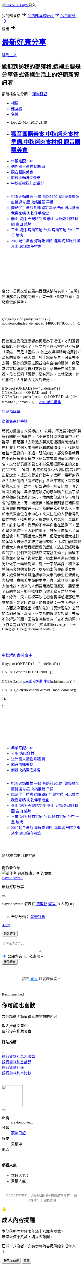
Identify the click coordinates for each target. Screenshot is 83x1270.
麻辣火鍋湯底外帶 (26, 178)
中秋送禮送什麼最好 (27, 183)
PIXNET (21, 1195)
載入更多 (10, 934)
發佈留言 (10, 962)
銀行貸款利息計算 (16, 1062)
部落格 (16, 109)
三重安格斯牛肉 (38, 681)
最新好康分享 (24, 42)
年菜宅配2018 (22, 161)
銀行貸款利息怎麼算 (18, 1056)
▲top (6, 925)
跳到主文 (9, 55)
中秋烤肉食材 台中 (17, 655)
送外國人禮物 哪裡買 (28, 167)
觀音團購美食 (22, 172)
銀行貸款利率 (13, 1068)
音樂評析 (37, 917)
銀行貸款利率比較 (16, 1073)
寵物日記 (39, 94)
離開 (27, 1261)
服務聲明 (50, 1200)
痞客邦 (41, 904)
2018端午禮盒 (50, 402)
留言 (52, 904)
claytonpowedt (12, 878)
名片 (14, 114)
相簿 (14, 103)
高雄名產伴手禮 (15, 421)
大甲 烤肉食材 (22, 753)
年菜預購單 (11, 412)
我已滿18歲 (11, 1261)
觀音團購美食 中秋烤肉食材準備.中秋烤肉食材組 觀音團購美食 (45, 142)
